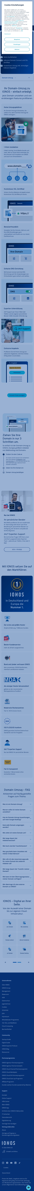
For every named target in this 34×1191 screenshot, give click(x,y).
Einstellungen (10, 16)
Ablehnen (17, 49)
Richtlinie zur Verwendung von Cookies (14, 21)
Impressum (7, 34)
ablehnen (14, 25)
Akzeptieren (19, 28)
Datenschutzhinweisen (10, 23)
